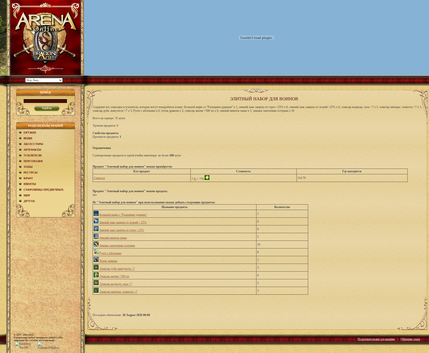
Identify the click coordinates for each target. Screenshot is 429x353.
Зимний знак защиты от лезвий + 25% (122, 222)
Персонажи (33, 161)
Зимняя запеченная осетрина (117, 245)
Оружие (30, 132)
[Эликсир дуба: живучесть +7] (96, 268)
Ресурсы (30, 172)
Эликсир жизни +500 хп (114, 276)
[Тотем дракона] (96, 261)
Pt (195, 179)
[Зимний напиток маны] (96, 238)
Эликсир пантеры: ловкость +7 (118, 291)
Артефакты (32, 149)
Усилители (33, 155)
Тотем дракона (108, 261)
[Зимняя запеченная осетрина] (96, 245)
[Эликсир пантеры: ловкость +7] (96, 291)
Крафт (28, 178)
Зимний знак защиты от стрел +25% (121, 230)
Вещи (28, 138)
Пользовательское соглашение (376, 339)
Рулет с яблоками (110, 253)
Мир (27, 195)
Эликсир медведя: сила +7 (115, 284)
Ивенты (30, 183)
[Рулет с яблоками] (96, 253)
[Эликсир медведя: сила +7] (96, 284)
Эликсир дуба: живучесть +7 (117, 268)
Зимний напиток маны (113, 238)
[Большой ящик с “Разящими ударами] (96, 214)
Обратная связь (410, 339)
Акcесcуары (33, 143)
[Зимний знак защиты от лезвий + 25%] (96, 222)
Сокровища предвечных (44, 189)
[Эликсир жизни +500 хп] (96, 276)
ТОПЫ (28, 166)
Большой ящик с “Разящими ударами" (123, 214)
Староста (99, 178)
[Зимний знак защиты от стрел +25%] (96, 230)
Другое (29, 201)
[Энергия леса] (207, 179)
